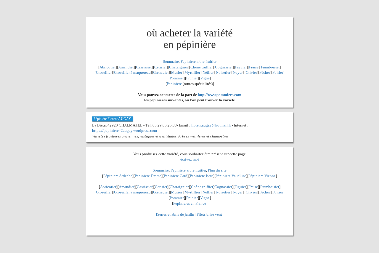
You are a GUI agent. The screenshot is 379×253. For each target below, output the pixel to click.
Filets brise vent (209, 214)
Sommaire (171, 61)
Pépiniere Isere (201, 176)
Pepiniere (174, 83)
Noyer (238, 72)
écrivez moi (189, 159)
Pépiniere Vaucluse (231, 176)
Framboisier (270, 67)
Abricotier (107, 67)
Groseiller (104, 72)
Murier (176, 72)
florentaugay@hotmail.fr (211, 125)
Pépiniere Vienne (262, 176)
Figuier (241, 67)
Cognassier (224, 67)
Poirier (277, 72)
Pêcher (264, 72)
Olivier (251, 72)
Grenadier (161, 72)
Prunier (192, 78)
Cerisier (160, 67)
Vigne (205, 78)
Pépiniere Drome (148, 176)
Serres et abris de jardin (175, 214)
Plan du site (217, 170)
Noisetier (223, 72)
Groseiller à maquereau (132, 72)
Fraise (253, 67)
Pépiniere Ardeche (117, 176)
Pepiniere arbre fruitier (198, 61)
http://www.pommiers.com (219, 94)
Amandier (126, 67)
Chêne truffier (201, 67)
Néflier (208, 72)
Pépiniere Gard (175, 176)
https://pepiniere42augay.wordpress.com (124, 130)
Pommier (177, 78)
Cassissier (144, 67)
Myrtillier (192, 72)
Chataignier (178, 67)
